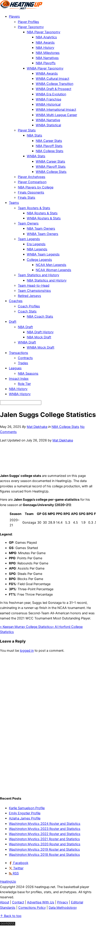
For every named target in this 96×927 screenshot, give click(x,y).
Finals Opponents (31, 192)
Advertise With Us (40, 902)
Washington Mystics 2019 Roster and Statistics (44, 849)
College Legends (39, 260)
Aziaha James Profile (24, 818)
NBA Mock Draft (39, 337)
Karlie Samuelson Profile (27, 808)
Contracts (25, 358)
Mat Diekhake (37, 427)
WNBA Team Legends (43, 254)
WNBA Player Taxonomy (45, 68)
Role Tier (24, 384)
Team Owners (28, 223)
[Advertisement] (48, 457)
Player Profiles (28, 22)
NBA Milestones (48, 53)
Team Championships (34, 291)
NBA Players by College (35, 187)
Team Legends (29, 239)
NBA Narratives (47, 58)
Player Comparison (32, 182)
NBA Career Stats (49, 141)
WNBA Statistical (48, 125)
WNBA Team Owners (42, 234)
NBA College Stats (49, 151)
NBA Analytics (46, 37)
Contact (18, 902)
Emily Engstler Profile (24, 813)
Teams (14, 203)
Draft (12, 322)
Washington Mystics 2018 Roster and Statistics (44, 855)
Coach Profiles (29, 306)
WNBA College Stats (51, 172)
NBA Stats (34, 135)
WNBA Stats (36, 156)
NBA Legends (37, 249)
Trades (23, 363)
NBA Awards (45, 43)
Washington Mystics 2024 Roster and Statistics (44, 824)
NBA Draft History (40, 332)
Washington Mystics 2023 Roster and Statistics (44, 829)
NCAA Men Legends (51, 265)
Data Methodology (63, 908)
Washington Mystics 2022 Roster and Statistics (44, 834)
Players (14, 16)
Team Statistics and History (38, 275)
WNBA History (20, 394)
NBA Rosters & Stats (42, 213)
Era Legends (36, 244)
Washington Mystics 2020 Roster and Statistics (44, 844)
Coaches (16, 301)
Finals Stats (26, 198)
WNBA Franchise (48, 99)
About (4, 902)
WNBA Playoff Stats (51, 167)
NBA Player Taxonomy (43, 32)
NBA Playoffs (46, 63)
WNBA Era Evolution (51, 94)
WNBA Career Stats (50, 161)
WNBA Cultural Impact (52, 79)
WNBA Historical (48, 104)
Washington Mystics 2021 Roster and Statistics (44, 839)
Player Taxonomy (31, 27)
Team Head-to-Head (33, 286)
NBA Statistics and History (47, 280)
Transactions (18, 353)
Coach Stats (27, 311)
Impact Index (19, 379)
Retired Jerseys (29, 296)
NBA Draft (25, 327)
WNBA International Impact (56, 110)
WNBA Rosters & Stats (44, 218)
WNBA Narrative (48, 120)
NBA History (45, 48)
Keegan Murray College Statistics (26, 627)
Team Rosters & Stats (34, 208)
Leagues (15, 368)
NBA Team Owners (41, 229)
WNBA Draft (27, 342)
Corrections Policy (32, 908)
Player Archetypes (31, 177)
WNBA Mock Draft (40, 347)
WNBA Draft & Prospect (53, 89)
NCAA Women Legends (53, 270)
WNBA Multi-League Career (56, 115)
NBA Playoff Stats (49, 146)
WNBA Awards (47, 73)
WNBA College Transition (54, 84)
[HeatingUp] (21, 8)
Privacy (62, 902)
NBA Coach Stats (40, 316)
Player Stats (27, 130)
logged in (27, 651)
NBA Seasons (28, 374)
